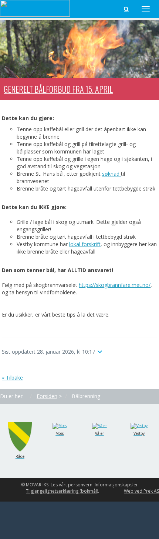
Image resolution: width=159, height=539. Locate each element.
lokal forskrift (85, 244)
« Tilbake (12, 377)
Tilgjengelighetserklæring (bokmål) (62, 491)
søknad (111, 173)
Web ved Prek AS (141, 491)
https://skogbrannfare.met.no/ (114, 284)
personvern (80, 485)
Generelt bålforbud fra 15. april (58, 89)
